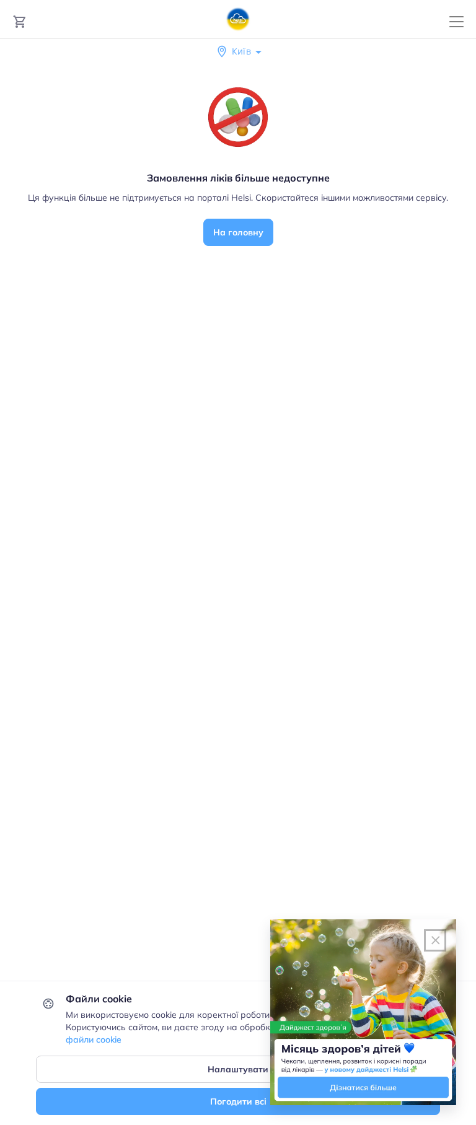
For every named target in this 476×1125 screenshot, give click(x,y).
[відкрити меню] (456, 22)
